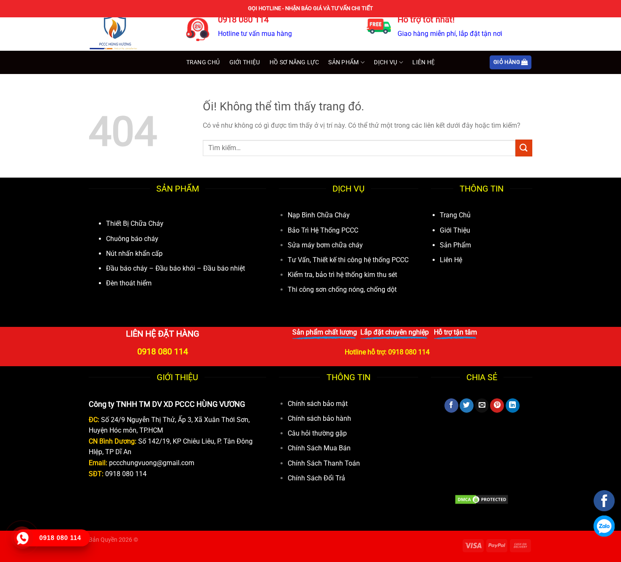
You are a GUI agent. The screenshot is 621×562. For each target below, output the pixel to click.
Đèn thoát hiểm (129, 283)
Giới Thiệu (244, 62)
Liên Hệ (423, 62)
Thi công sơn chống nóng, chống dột (342, 289)
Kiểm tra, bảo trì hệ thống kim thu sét (342, 275)
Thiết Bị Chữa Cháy (134, 223)
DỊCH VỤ (385, 62)
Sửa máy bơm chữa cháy (325, 245)
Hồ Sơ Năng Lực (294, 62)
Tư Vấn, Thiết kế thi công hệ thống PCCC (348, 260)
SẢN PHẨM (343, 62)
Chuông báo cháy (132, 239)
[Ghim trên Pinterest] (497, 405)
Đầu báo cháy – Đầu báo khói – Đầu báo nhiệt (175, 268)
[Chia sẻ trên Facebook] (451, 405)
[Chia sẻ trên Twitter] (467, 405)
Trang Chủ (203, 62)
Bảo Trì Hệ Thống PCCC (323, 230)
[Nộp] (523, 148)
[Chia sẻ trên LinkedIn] (513, 405)
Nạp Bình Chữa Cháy (319, 215)
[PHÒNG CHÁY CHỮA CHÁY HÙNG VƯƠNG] (131, 32)
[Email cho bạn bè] (482, 405)
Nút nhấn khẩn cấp (134, 253)
